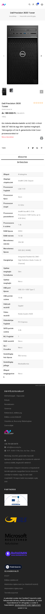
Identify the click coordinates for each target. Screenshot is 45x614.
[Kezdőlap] (4, 4)
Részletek (22, 157)
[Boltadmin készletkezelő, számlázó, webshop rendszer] (15, 556)
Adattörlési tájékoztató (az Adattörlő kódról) (21, 584)
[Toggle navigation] (42, 4)
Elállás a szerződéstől (12, 417)
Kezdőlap (12, 16)
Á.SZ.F (6, 576)
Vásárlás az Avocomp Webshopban (18, 421)
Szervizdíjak (8, 425)
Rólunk (6, 400)
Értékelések (22, 162)
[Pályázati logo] (15, 502)
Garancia (7, 409)
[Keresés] (29, 4)
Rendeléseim (9, 404)
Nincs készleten (8, 137)
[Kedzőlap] (22, 432)
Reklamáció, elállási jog (13, 413)
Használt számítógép (28, 16)
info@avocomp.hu (14, 447)
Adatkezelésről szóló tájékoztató (28, 605)
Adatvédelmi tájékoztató (13, 589)
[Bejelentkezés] (33, 4)
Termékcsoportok (11, 593)
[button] (41, 56)
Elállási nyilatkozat (11, 580)
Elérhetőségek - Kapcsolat (14, 396)
